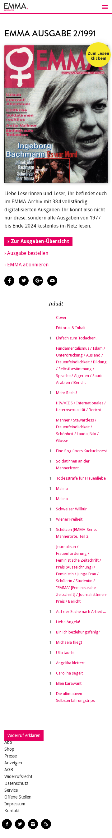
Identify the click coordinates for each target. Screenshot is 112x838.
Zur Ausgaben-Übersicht (40, 241)
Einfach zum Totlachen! (76, 338)
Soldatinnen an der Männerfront (73, 464)
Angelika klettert (70, 663)
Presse (10, 755)
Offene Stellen (17, 796)
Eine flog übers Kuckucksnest (81, 451)
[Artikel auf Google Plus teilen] (38, 281)
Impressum (14, 803)
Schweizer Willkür (71, 509)
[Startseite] (56, 7)
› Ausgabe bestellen (26, 253)
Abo (8, 742)
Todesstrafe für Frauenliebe (81, 478)
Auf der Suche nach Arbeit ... (81, 611)
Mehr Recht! (66, 392)
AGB (8, 769)
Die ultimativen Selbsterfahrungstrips (75, 697)
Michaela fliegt (69, 642)
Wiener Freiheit (69, 519)
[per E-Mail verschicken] (52, 281)
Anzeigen (13, 762)
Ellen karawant (69, 683)
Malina (62, 488)
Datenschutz (16, 783)
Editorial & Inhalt (71, 327)
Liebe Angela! (68, 621)
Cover (61, 317)
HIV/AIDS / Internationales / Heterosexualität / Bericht (81, 406)
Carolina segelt (69, 673)
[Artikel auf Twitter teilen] (24, 281)
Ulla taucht (65, 652)
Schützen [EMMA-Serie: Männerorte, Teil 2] (76, 533)
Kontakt (12, 810)
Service (11, 790)
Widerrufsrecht (18, 776)
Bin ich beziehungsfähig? (78, 632)
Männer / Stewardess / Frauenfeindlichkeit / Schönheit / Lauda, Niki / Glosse (77, 430)
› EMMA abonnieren (26, 265)
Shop (9, 749)
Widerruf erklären (23, 735)
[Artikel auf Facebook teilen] (9, 281)
